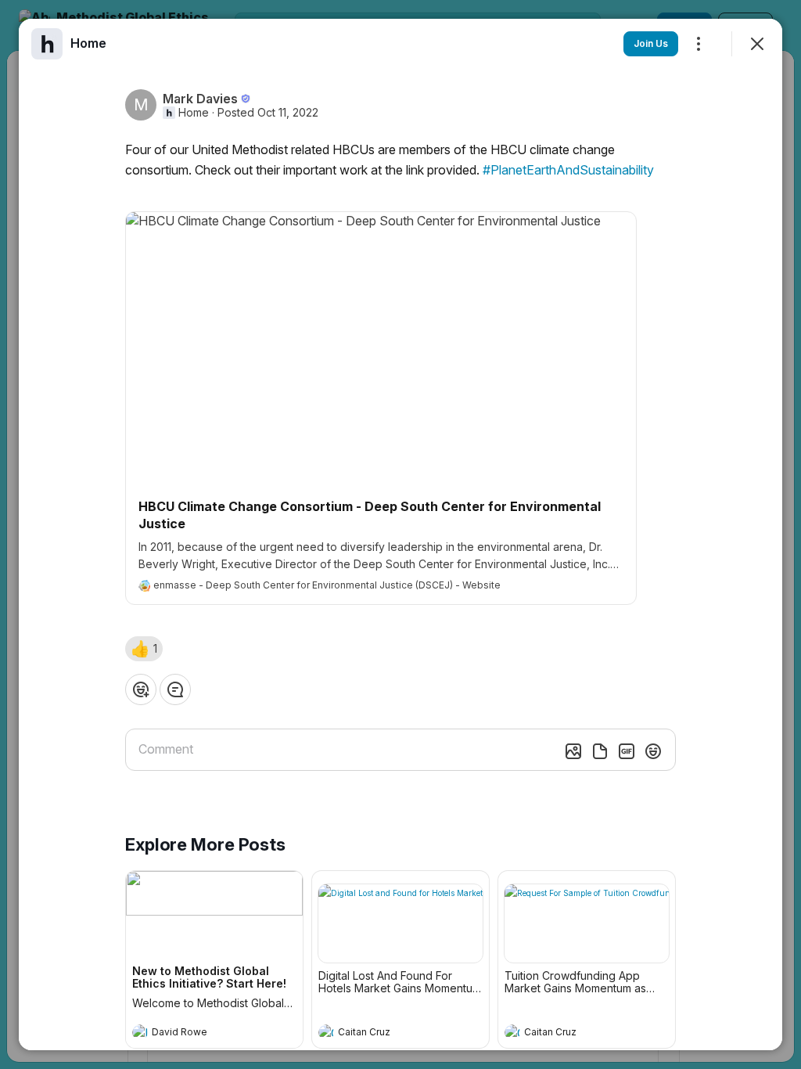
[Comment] (175, 689)
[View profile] (140, 1032)
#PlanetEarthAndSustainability (568, 170)
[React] (141, 689)
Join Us (651, 43)
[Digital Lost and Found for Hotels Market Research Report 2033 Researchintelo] (400, 923)
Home (193, 112)
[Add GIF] (626, 751)
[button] (144, 648)
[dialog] (400, 534)
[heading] (199, 1034)
